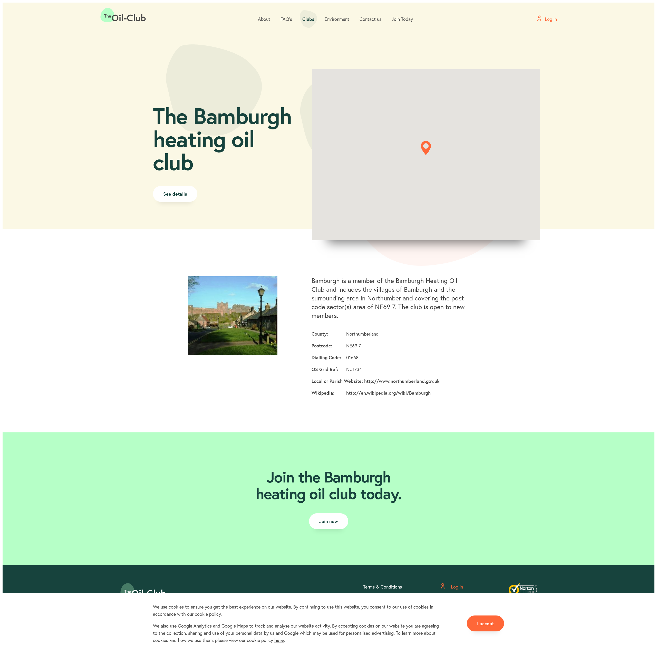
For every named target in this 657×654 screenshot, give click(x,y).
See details (175, 194)
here (279, 640)
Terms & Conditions (382, 587)
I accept (485, 623)
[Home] (123, 15)
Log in (456, 587)
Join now (328, 521)
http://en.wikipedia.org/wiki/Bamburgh (388, 393)
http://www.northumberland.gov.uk (402, 381)
